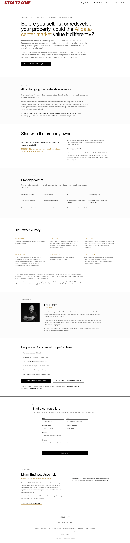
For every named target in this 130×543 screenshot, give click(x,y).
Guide (116, 3)
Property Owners (86, 3)
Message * (45, 440)
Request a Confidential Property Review (35, 64)
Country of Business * (72, 425)
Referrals (109, 3)
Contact (123, 3)
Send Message (65, 453)
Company (45, 433)
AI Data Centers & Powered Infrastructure (67, 381)
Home (77, 3)
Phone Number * (47, 425)
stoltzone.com (65, 525)
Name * (44, 418)
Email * (68, 418)
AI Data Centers (98, 3)
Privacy (67, 534)
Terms (62, 534)
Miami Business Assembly (38, 474)
